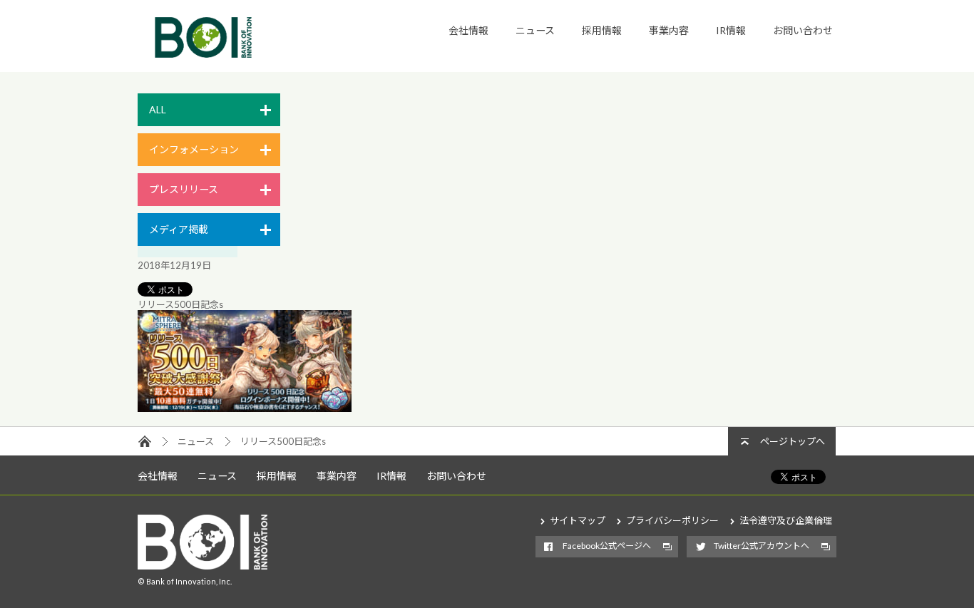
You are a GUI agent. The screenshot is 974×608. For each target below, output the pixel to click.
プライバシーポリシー (672, 520)
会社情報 (468, 30)
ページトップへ (792, 441)
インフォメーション (194, 149)
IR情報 (731, 30)
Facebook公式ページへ (607, 545)
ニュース (535, 30)
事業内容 (669, 30)
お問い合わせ (803, 30)
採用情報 (602, 30)
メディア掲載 (178, 229)
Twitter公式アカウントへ (761, 545)
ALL (157, 109)
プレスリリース (183, 189)
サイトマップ (577, 520)
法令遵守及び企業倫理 (785, 520)
